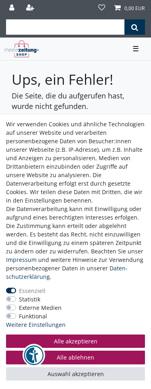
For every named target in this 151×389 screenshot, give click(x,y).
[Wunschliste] (102, 8)
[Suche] (134, 27)
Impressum (21, 260)
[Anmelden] (13, 8)
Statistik (29, 299)
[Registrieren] (31, 8)
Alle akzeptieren (75, 341)
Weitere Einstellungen (36, 324)
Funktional (33, 316)
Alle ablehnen (75, 357)
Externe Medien (40, 308)
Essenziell (32, 291)
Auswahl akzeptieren (76, 374)
